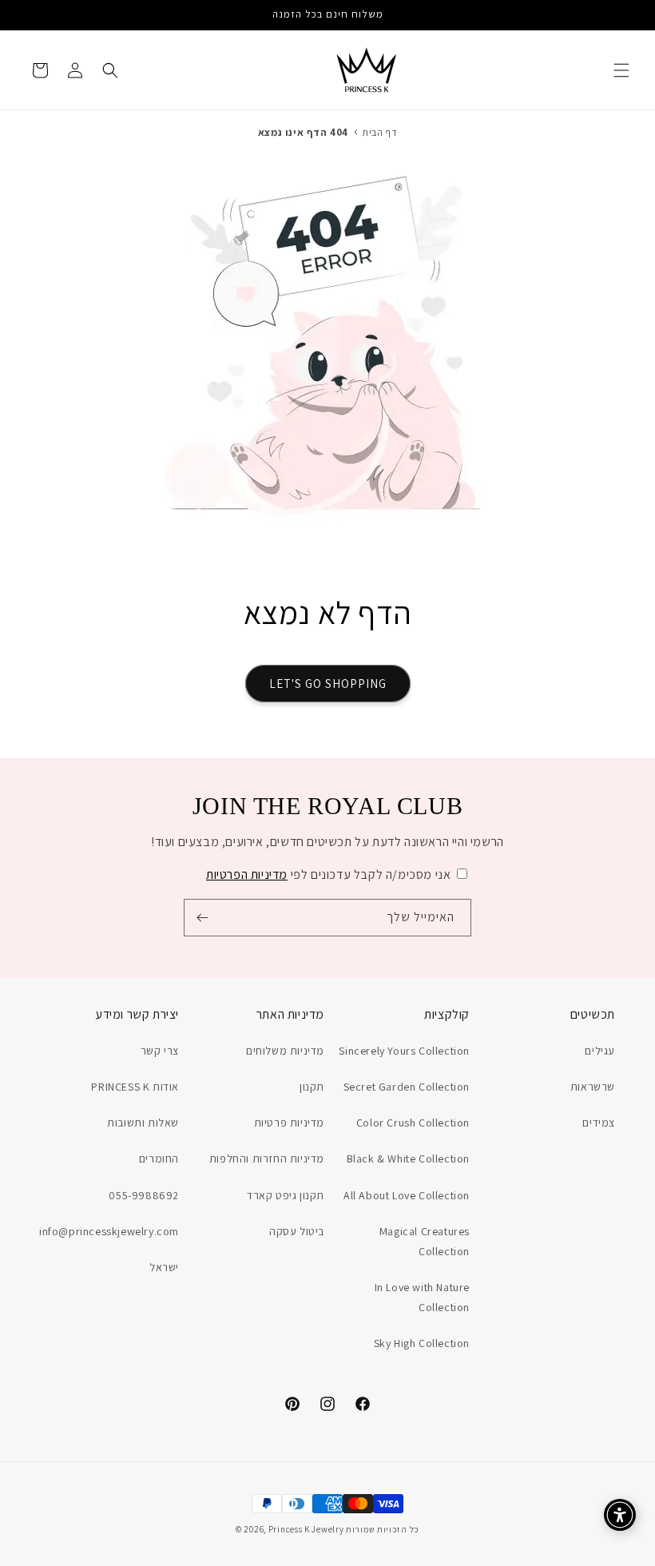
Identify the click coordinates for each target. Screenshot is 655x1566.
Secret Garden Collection (406, 1086)
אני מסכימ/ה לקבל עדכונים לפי (328, 874)
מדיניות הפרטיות (247, 874)
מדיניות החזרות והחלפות (266, 1158)
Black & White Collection (408, 1158)
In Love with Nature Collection (422, 1297)
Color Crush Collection (413, 1122)
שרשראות (592, 1086)
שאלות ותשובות (143, 1122)
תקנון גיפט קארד (285, 1195)
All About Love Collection (406, 1195)
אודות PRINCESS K (135, 1086)
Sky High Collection (422, 1343)
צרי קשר (160, 1050)
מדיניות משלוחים (285, 1050)
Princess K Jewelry (306, 1529)
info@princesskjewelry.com (109, 1231)
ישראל (164, 1267)
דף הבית (380, 132)
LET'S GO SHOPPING (328, 683)
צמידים (598, 1122)
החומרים (159, 1158)
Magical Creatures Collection (424, 1241)
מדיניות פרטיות (289, 1122)
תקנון (312, 1086)
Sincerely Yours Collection (404, 1050)
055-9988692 (144, 1195)
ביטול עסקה (296, 1231)
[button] (621, 70)
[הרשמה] (202, 917)
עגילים (600, 1050)
